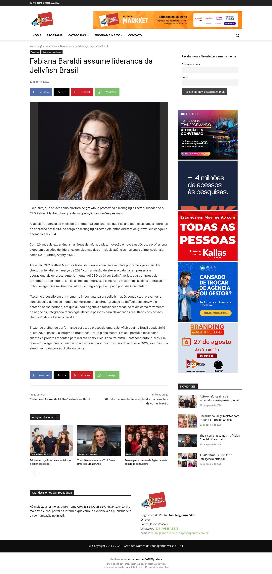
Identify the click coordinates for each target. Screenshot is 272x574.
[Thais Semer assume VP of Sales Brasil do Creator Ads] (99, 440)
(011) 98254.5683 (167, 528)
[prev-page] (32, 473)
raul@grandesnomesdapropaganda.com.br (179, 533)
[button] (237, 35)
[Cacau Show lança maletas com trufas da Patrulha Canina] (187, 421)
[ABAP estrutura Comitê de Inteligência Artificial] (187, 460)
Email (185, 77)
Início (32, 46)
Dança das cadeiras (52, 51)
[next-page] (38, 473)
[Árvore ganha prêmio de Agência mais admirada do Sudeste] (146, 440)
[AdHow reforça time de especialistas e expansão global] (51, 440)
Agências (43, 46)
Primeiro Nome (191, 64)
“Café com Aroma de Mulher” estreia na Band (60, 399)
